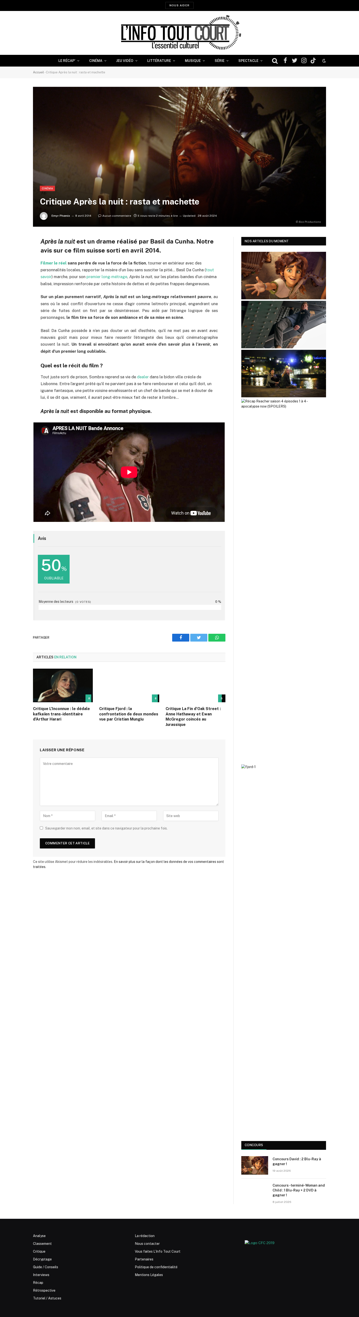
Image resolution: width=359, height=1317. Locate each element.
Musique (193, 61)
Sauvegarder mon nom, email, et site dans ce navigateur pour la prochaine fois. (106, 828)
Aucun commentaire (116, 215)
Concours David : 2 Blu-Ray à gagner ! (297, 1161)
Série (219, 61)
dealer (143, 376)
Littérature (159, 61)
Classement (42, 1244)
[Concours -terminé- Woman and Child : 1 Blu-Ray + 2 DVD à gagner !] (254, 1191)
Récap (38, 1283)
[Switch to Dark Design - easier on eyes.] (323, 61)
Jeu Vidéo (124, 61)
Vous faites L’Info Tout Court (157, 1251)
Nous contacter (147, 1244)
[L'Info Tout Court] (179, 33)
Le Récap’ (66, 61)
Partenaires (144, 1259)
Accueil (38, 72)
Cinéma (95, 61)
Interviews (41, 1275)
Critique (39, 1251)
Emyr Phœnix (61, 215)
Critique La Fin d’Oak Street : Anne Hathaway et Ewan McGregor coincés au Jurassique (193, 716)
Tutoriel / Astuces (47, 1298)
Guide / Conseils (45, 1267)
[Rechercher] (275, 60)
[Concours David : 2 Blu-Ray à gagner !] (254, 1165)
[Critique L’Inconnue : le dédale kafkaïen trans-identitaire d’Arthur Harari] (63, 685)
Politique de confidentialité (156, 1267)
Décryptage (42, 1259)
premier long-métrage (106, 276)
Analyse (39, 1236)
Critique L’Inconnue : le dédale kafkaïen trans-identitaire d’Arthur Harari (61, 714)
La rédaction (145, 1236)
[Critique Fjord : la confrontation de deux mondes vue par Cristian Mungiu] (129, 685)
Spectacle (248, 61)
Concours (254, 1145)
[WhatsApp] (16, 278)
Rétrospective (44, 1290)
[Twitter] (16, 265)
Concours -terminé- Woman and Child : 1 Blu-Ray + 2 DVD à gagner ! (299, 1190)
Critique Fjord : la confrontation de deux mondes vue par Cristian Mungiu (128, 714)
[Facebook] (16, 253)
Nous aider (179, 5)
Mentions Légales (149, 1275)
